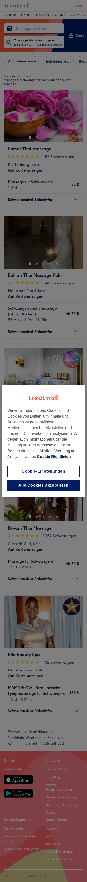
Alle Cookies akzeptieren (43, 485)
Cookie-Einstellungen (43, 471)
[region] (43, 441)
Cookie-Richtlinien (54, 457)
